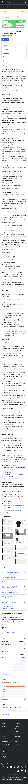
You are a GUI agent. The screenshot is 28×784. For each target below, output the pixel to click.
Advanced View (5, 674)
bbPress (4, 754)
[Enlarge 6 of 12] (11, 556)
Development (6, 57)
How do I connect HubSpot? (9, 602)
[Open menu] (25, 2)
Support (5, 61)
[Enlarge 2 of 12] (11, 528)
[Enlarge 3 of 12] (11, 535)
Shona (7, 763)
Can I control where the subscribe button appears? (8, 597)
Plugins (17, 729)
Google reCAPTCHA (13, 465)
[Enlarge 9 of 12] (24, 538)
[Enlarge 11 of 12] (24, 553)
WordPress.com (6, 749)
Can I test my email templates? (9, 592)
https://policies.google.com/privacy (13, 474)
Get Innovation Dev (10, 632)
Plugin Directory (5, 6)
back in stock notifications (20, 664)
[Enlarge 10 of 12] (24, 546)
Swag (17, 744)
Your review (4, 699)
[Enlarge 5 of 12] (11, 549)
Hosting (3, 729)
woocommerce (22, 667)
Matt (3, 751)
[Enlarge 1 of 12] (11, 521)
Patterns (17, 731)
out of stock (15, 667)
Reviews (5, 49)
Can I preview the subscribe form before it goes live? (9, 586)
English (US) (24, 657)
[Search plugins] (17, 17)
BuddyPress (5, 757)
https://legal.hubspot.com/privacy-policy (15, 505)
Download (5, 39)
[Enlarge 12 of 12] (24, 560)
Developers (4, 741)
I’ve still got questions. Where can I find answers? (8, 607)
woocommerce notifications (20, 670)
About (3, 723)
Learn (3, 736)
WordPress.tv (5, 744)
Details (5, 45)
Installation (6, 53)
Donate (17, 741)
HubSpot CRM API (13, 494)
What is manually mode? (8, 577)
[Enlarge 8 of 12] (24, 530)
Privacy (3, 731)
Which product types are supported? (11, 572)
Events (17, 739)
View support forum (6, 714)
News (3, 726)
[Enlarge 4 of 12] (11, 542)
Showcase (18, 723)
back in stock (23, 661)
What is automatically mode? (9, 582)
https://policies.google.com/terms (13, 478)
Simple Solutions (7, 35)
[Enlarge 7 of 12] (24, 521)
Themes (17, 726)
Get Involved (18, 736)
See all (25, 699)
